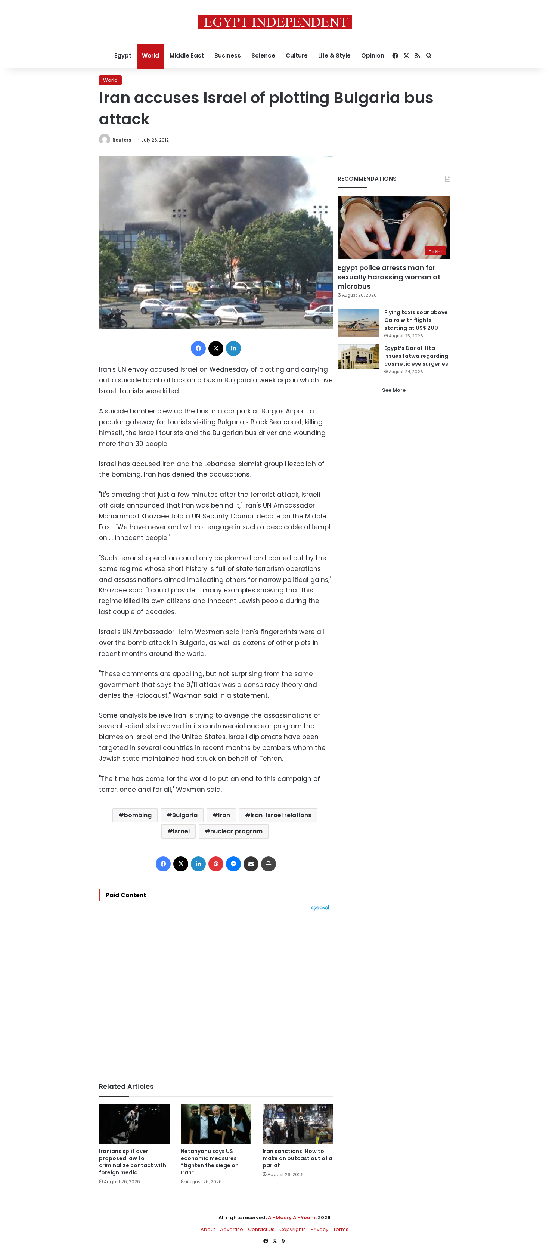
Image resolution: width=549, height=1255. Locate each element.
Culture (297, 55)
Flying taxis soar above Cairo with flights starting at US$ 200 (416, 320)
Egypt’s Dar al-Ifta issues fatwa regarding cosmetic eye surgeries (416, 356)
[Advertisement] (216, 993)
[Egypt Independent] (275, 22)
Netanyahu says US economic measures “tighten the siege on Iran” (210, 1161)
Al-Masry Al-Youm (292, 1217)
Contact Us (261, 1229)
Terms (340, 1229)
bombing (138, 815)
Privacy (319, 1229)
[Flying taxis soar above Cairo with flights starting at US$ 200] (358, 323)
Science (263, 55)
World (150, 55)
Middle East (187, 55)
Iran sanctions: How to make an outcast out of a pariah (297, 1158)
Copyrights (292, 1229)
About (208, 1229)
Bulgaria (185, 815)
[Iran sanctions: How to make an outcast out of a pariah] (298, 1124)
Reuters (121, 140)
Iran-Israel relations (281, 815)
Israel (181, 831)
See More (394, 390)
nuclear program (236, 831)
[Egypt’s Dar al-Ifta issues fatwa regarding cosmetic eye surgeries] (358, 356)
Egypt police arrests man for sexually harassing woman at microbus (389, 277)
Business (227, 55)
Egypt (122, 55)
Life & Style (334, 55)
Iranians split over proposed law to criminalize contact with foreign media (132, 1161)
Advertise (231, 1229)
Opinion (372, 55)
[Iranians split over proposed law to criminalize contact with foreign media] (134, 1124)
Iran (224, 815)
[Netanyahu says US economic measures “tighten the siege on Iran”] (216, 1124)
